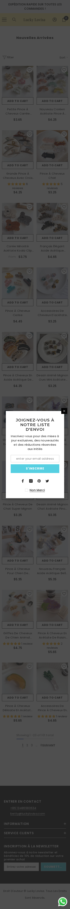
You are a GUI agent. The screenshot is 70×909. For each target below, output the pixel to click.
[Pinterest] (39, 481)
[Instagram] (31, 481)
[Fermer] (64, 411)
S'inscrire (35, 468)
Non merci (37, 490)
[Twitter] (47, 481)
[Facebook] (23, 481)
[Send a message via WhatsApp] (62, 901)
